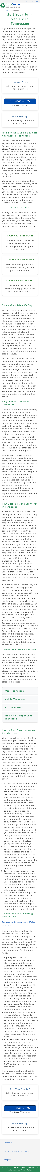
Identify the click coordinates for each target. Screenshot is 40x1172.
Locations (29, 1)
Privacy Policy (26, 1170)
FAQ (36, 1)
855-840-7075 (20, 101)
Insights (7, 1160)
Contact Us (9, 1143)
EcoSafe (5, 10)
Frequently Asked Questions (16, 1151)
